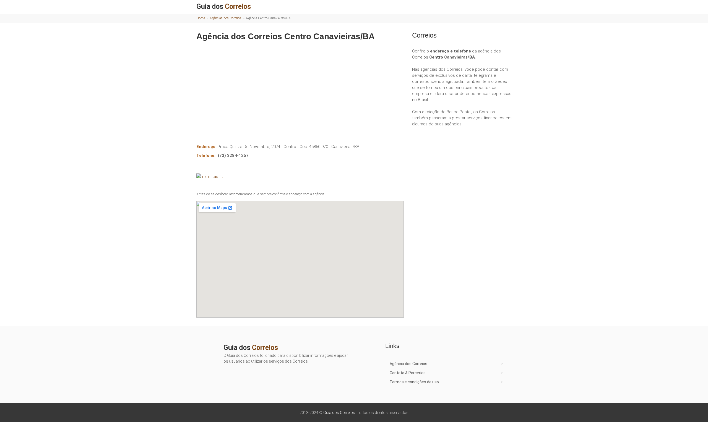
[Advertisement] (300, 88)
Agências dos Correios (225, 18)
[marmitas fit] (300, 176)
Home (200, 18)
